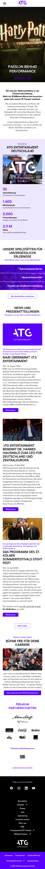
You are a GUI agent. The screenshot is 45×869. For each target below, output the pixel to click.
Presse (22, 808)
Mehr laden (22, 626)
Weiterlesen (11, 410)
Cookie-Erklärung (34, 855)
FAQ (22, 827)
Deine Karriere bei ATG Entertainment (22, 693)
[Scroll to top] (38, 862)
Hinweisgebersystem (14, 861)
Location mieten (22, 819)
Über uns (22, 823)
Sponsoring (22, 816)
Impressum (9, 855)
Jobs (22, 812)
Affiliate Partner (20, 834)
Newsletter (22, 801)
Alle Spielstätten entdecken (22, 296)
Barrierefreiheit (33, 861)
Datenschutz (20, 855)
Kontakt (20, 805)
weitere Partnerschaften (22, 768)
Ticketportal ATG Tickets (20, 830)
